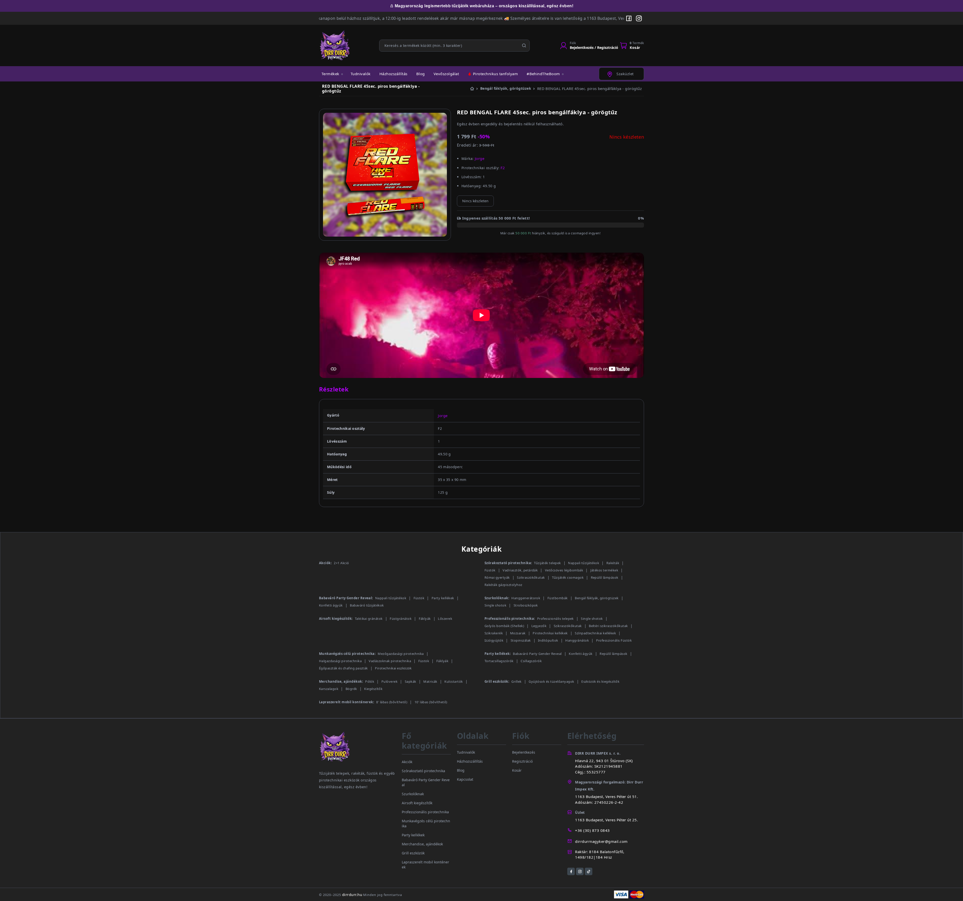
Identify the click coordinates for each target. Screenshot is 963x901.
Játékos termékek (604, 570)
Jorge (442, 415)
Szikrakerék (494, 633)
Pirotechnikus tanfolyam (495, 73)
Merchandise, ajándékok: (341, 681)
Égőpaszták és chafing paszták (343, 668)
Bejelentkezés (523, 752)
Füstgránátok (401, 618)
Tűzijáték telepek (547, 563)
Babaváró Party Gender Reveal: (346, 598)
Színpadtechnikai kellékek (595, 633)
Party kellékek (443, 598)
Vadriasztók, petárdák (520, 570)
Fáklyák (425, 618)
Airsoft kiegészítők (417, 802)
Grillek (516, 681)
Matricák (430, 681)
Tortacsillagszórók (499, 661)
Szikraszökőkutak (531, 577)
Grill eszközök (413, 853)
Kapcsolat (465, 779)
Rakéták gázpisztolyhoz (503, 584)
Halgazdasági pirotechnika (340, 661)
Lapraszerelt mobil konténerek (425, 864)
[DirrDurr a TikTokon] (588, 871)
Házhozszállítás (393, 73)
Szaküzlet (624, 73)
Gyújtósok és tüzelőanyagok (551, 681)
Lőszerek (445, 618)
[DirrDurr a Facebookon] (629, 18)
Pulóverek (389, 681)
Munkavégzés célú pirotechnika (426, 823)
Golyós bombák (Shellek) (504, 626)
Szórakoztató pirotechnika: (508, 563)
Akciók (407, 761)
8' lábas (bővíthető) (391, 702)
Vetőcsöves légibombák (564, 570)
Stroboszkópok (526, 605)
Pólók (369, 681)
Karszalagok (328, 688)
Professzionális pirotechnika (425, 812)
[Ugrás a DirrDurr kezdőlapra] (357, 750)
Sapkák (410, 681)
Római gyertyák (497, 577)
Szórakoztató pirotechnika (423, 770)
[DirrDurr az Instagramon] (639, 18)
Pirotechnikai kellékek (550, 633)
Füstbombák (557, 598)
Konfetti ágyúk (331, 605)
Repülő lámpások (604, 577)
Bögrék (351, 688)
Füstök (490, 570)
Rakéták (612, 563)
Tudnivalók (361, 73)
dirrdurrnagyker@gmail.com (601, 841)
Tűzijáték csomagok (568, 577)
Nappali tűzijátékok (583, 563)
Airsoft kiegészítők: (336, 618)
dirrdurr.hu (352, 894)
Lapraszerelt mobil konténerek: (346, 702)
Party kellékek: (498, 653)
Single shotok (495, 605)
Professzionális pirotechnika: (510, 618)
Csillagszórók (531, 661)
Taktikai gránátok (369, 618)
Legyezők (539, 626)
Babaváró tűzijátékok (367, 605)
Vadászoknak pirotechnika (390, 661)
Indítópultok (548, 640)
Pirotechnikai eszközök (393, 668)
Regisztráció (522, 761)
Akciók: (325, 563)
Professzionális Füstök (614, 640)
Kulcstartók (453, 681)
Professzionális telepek (555, 618)
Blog (420, 73)
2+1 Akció (341, 563)
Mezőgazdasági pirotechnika (401, 653)
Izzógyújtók (494, 640)
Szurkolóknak (413, 793)
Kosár (517, 770)
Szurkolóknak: (497, 598)
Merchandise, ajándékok (422, 844)
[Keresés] (524, 46)
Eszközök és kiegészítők (600, 681)
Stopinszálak (521, 640)
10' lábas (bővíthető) (431, 702)
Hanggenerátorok (525, 598)
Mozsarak (518, 633)
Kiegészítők (373, 688)
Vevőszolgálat (446, 73)
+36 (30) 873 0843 (592, 830)
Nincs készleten (475, 200)
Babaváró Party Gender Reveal (537, 653)
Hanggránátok (577, 640)
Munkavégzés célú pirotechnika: (347, 653)
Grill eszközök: (497, 681)
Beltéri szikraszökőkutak (608, 626)
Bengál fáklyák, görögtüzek (596, 598)
